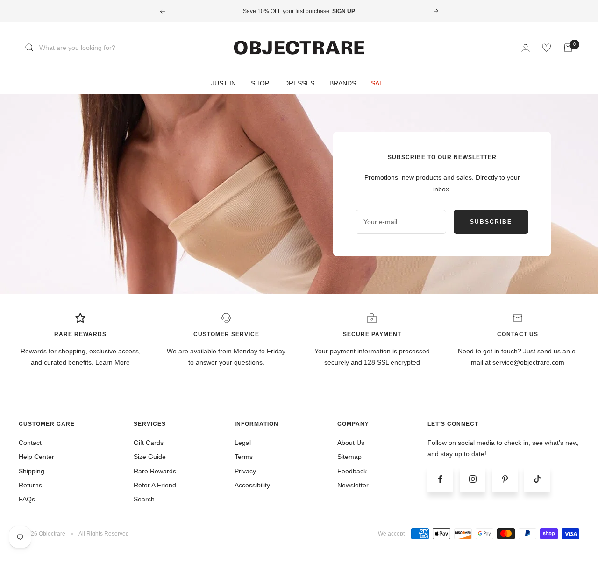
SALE (379, 83)
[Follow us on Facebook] (440, 479)
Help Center (36, 456)
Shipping (31, 471)
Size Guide (150, 456)
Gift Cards (149, 442)
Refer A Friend (155, 485)
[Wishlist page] (546, 47)
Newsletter (353, 485)
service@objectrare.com (528, 362)
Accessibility (252, 485)
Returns (30, 485)
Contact (30, 442)
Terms (244, 456)
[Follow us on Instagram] (472, 479)
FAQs (27, 499)
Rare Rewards (155, 471)
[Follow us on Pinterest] (505, 479)
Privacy (245, 471)
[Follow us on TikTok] (537, 479)
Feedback (352, 471)
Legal (243, 442)
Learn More (112, 362)
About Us (350, 442)
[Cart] (568, 47)
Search (144, 499)
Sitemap (349, 456)
